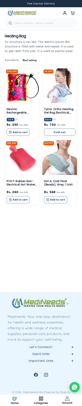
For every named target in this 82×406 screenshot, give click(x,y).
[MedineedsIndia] (23, 13)
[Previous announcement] (7, 3)
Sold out (60, 132)
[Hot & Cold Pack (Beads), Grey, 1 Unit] (59, 157)
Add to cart (20, 132)
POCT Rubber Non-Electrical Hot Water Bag (21, 184)
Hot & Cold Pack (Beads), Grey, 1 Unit (58, 182)
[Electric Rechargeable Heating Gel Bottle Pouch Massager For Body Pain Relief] (22, 85)
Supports (41, 385)
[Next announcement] (74, 3)
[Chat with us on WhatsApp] (74, 387)
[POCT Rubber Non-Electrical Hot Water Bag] (22, 157)
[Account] (64, 13)
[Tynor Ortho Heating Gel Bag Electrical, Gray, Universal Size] (59, 85)
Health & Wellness (41, 376)
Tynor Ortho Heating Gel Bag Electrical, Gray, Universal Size (58, 112)
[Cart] (72, 13)
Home (41, 367)
